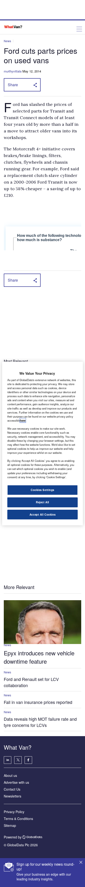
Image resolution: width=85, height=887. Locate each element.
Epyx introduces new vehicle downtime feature (39, 657)
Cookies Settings (42, 490)
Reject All (42, 502)
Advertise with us (16, 782)
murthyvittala (12, 71)
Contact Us (12, 789)
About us (10, 775)
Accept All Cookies (42, 514)
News (7, 41)
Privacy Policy (14, 811)
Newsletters (12, 796)
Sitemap (10, 825)
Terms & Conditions (18, 818)
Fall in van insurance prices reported (38, 702)
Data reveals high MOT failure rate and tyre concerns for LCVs (40, 722)
